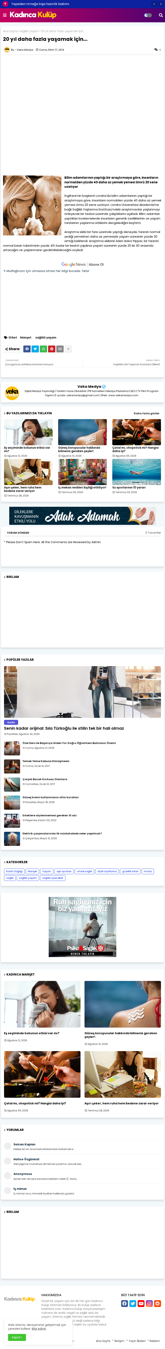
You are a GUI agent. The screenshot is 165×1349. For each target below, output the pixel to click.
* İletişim (118, 1341)
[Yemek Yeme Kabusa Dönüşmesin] (12, 766)
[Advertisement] (82, 85)
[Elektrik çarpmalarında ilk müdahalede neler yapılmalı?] (12, 839)
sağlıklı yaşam (29, 31)
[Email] (60, 349)
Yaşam (46, 871)
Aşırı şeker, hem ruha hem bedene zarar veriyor (22, 489)
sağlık (9, 878)
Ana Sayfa (10, 31)
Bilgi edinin (39, 1329)
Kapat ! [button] (17, 1337)
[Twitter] (35, 349)
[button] (154, 4)
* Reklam (153, 1341)
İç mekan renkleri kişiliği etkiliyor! (82, 487)
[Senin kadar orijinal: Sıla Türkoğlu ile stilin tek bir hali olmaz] (82, 692)
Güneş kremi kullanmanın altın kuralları (51, 797)
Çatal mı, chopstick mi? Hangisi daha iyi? (135, 449)
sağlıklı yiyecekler (52, 878)
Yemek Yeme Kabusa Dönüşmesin (46, 761)
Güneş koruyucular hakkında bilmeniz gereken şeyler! (79, 449)
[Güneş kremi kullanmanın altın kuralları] (12, 803)
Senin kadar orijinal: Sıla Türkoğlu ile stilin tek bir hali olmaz (64, 728)
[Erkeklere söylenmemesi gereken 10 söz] (12, 821)
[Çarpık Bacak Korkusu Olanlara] (12, 785)
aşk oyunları (64, 871)
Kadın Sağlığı (14, 871)
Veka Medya (89, 386)
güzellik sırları (130, 871)
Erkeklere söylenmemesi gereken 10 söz (50, 815)
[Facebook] (27, 349)
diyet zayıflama (107, 871)
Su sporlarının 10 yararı (129, 487)
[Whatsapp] (43, 349)
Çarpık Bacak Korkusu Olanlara (45, 779)
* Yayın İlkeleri (135, 1341)
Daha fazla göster (147, 413)
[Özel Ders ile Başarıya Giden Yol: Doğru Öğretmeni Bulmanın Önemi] (12, 748)
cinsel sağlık (84, 871)
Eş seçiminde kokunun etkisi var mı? (27, 449)
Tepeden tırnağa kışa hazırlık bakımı (40, 4)
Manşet (25, 338)
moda (148, 871)
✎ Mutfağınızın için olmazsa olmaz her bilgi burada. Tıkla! (46, 271)
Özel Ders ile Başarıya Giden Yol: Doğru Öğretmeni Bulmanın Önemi (69, 743)
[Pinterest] (51, 349)
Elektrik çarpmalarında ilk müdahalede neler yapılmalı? (62, 833)
